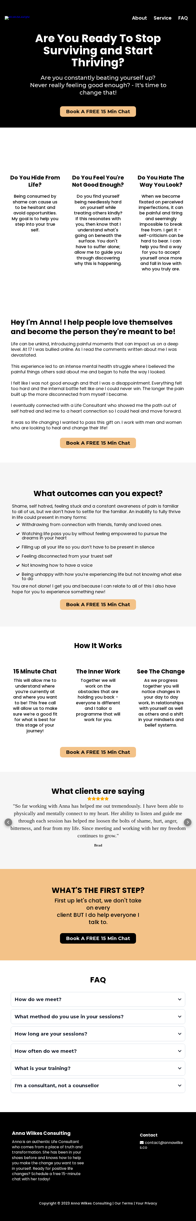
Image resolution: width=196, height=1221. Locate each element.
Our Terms (123, 1203)
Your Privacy (146, 1203)
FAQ (183, 18)
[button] (8, 822)
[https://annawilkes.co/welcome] (17, 17)
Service (163, 18)
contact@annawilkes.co (161, 1145)
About (139, 18)
